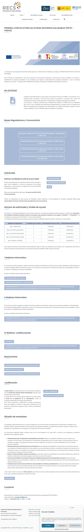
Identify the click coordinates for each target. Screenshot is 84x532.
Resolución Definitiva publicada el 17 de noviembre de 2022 (22, 373)
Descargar (13, 104)
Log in (31, 527)
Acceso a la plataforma (50, 391)
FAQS (49, 187)
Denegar (62, 525)
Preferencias (75, 525)
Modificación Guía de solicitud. (14, 369)
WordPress (26, 527)
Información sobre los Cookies (61, 529)
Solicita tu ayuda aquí (54, 178)
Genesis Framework (17, 527)
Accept (48, 525)
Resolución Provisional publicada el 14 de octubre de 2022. (22, 365)
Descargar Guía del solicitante (56, 182)
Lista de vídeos (9, 478)
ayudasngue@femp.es (21, 497)
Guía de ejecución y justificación (53, 395)
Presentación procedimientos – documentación (18, 282)
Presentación (9, 341)
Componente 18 (18, 71)
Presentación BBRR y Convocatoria (15, 278)
